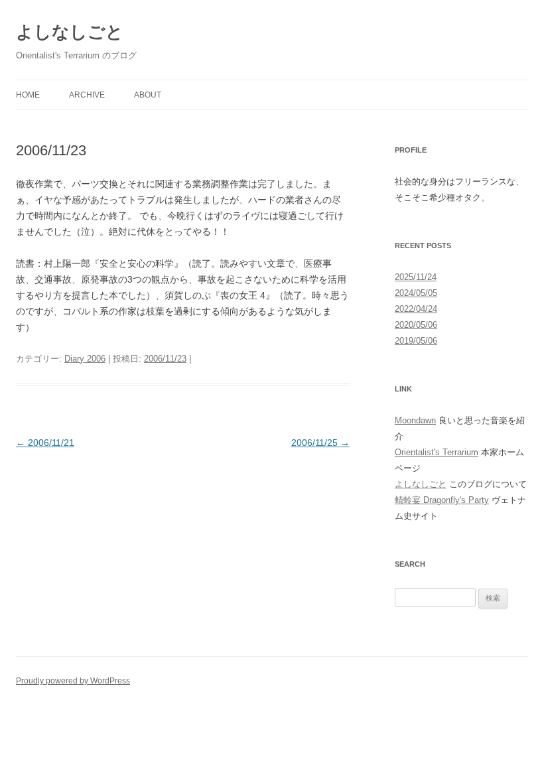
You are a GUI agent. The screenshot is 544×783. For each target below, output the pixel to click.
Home (28, 95)
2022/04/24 (416, 309)
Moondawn (415, 420)
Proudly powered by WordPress (73, 680)
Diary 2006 (84, 359)
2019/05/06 (416, 341)
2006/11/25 (320, 442)
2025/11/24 (416, 277)
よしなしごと (69, 32)
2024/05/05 (416, 293)
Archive (87, 95)
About (147, 95)
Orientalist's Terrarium (436, 452)
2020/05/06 (416, 325)
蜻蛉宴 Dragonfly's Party (442, 500)
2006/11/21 (45, 442)
